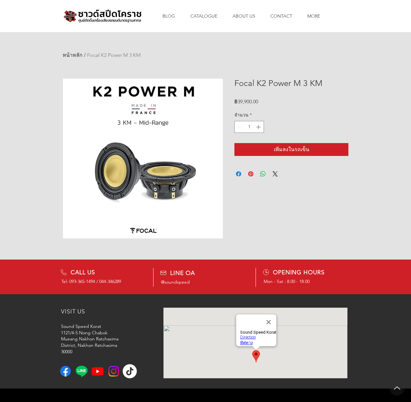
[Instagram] (114, 371)
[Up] (397, 388)
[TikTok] (130, 371)
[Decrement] (239, 127)
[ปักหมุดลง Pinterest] (251, 174)
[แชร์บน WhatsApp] (263, 174)
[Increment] (259, 127)
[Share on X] (275, 174)
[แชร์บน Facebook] (238, 174)
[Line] (81, 371)
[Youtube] (98, 371)
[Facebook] (65, 371)
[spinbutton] (249, 127)
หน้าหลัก (73, 55)
